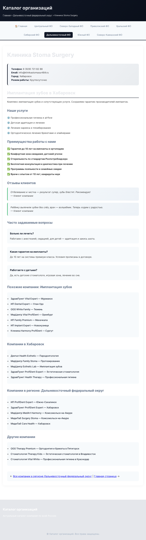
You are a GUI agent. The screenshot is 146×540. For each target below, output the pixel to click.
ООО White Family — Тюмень (26, 309)
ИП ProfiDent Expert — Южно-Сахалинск (34, 402)
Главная (7, 15)
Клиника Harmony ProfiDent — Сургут (32, 330)
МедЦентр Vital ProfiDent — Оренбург (32, 314)
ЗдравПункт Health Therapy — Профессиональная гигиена (43, 377)
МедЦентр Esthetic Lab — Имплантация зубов (36, 366)
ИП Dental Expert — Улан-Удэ (27, 303)
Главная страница (105, 476)
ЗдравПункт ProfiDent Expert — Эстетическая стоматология (45, 371)
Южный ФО (84, 34)
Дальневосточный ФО (58, 34)
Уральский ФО (123, 26)
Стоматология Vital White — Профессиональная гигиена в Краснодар (50, 459)
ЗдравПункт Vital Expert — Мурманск (32, 298)
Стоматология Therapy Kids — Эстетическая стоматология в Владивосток (53, 454)
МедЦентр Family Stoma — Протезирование (35, 361)
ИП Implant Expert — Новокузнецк (30, 325)
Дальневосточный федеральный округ (32, 15)
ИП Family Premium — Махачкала (29, 320)
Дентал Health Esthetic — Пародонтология (35, 355)
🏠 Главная (21, 26)
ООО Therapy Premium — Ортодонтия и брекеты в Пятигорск (45, 448)
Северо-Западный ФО (71, 26)
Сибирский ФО (31, 34)
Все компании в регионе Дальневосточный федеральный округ (52, 476)
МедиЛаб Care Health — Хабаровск (30, 423)
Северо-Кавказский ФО (109, 34)
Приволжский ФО (99, 26)
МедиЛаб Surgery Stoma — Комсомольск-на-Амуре (40, 418)
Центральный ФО (43, 26)
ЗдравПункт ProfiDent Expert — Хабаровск (35, 407)
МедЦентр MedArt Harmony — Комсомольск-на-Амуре (41, 412)
